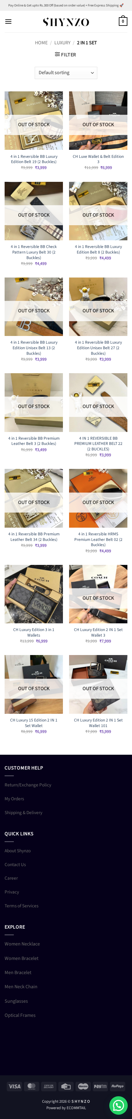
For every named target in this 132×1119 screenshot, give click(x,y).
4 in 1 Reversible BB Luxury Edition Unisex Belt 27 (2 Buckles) (98, 348)
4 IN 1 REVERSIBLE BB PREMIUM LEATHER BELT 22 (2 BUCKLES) (98, 444)
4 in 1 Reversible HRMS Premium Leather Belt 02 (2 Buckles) (98, 539)
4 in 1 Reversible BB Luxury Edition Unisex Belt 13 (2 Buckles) (33, 348)
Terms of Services (21, 905)
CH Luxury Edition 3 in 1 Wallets (33, 632)
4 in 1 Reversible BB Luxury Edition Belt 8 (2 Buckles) (98, 249)
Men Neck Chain (21, 986)
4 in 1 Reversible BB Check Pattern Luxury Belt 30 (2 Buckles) (34, 252)
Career (11, 878)
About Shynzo (18, 850)
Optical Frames (20, 1015)
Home (41, 42)
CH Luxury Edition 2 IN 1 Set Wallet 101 (98, 722)
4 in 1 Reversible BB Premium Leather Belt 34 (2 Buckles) (34, 536)
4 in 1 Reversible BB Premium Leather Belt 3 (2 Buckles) (34, 441)
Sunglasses (16, 1001)
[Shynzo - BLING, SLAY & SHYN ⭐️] (66, 21)
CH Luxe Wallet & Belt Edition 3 (98, 159)
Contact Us (15, 864)
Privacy (12, 892)
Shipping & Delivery (23, 812)
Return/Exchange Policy (28, 784)
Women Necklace (22, 944)
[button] (8, 21)
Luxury (62, 42)
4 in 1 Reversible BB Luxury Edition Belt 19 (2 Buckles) (33, 159)
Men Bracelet (18, 972)
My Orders (14, 798)
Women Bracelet (21, 958)
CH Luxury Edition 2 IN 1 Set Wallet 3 (98, 632)
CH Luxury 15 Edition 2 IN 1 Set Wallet (33, 722)
